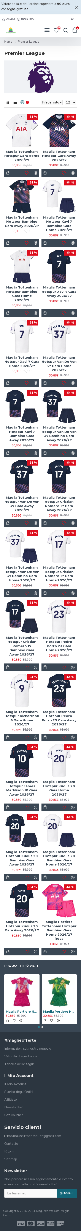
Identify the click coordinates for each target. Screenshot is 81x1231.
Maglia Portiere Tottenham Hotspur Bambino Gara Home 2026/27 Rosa (59, 930)
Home (8, 42)
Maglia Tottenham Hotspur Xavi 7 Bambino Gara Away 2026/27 (22, 433)
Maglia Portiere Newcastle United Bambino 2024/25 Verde (59, 1011)
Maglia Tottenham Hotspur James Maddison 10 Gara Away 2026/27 (22, 788)
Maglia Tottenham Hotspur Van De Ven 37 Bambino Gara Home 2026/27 (22, 573)
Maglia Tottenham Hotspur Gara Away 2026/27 (59, 156)
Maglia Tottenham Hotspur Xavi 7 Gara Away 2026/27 (59, 291)
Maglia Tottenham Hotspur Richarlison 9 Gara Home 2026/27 (22, 718)
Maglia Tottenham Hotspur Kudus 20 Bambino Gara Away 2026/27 (22, 858)
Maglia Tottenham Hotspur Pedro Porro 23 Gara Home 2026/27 (59, 644)
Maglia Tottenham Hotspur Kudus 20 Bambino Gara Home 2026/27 (59, 858)
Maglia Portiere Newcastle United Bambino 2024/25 (22, 1011)
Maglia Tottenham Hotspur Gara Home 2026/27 (21, 156)
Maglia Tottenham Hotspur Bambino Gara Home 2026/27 (22, 293)
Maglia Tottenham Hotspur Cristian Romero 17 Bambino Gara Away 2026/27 (22, 646)
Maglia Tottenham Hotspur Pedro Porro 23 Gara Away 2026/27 (59, 718)
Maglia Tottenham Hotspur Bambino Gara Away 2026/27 (22, 221)
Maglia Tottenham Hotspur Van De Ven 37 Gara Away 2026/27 (22, 503)
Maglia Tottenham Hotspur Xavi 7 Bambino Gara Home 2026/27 (59, 223)
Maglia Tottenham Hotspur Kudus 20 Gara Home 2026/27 (59, 788)
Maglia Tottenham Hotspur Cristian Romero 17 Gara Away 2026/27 (59, 503)
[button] (39, 1027)
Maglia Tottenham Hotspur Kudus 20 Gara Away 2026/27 (22, 926)
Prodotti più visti (21, 966)
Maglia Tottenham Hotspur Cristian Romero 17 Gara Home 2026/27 (59, 573)
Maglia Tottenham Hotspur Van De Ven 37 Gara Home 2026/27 (59, 363)
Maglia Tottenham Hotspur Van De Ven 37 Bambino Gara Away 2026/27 (59, 433)
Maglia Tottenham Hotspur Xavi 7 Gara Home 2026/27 (22, 361)
